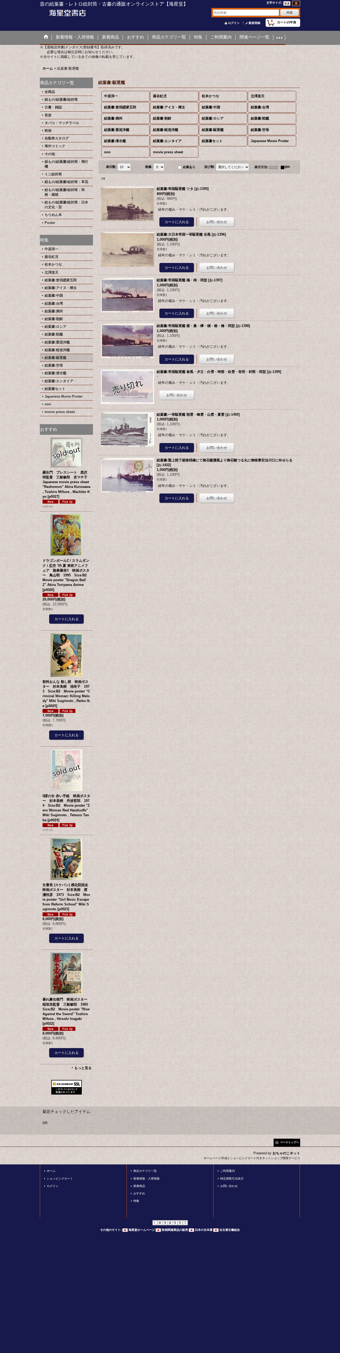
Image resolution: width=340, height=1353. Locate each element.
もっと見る (83, 1068)
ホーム (51, 1170)
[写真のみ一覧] (275, 167)
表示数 (111, 167)
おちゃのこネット (286, 1153)
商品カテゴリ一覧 (145, 1170)
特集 (136, 1200)
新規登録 (254, 22)
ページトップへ (289, 1142)
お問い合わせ (229, 1186)
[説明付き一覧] (286, 167)
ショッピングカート (60, 1178)
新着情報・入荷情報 (146, 1178)
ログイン (234, 22)
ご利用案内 (227, 1170)
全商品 (50, 92)
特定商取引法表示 (232, 1178)
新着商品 (139, 1186)
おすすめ (139, 1193)
